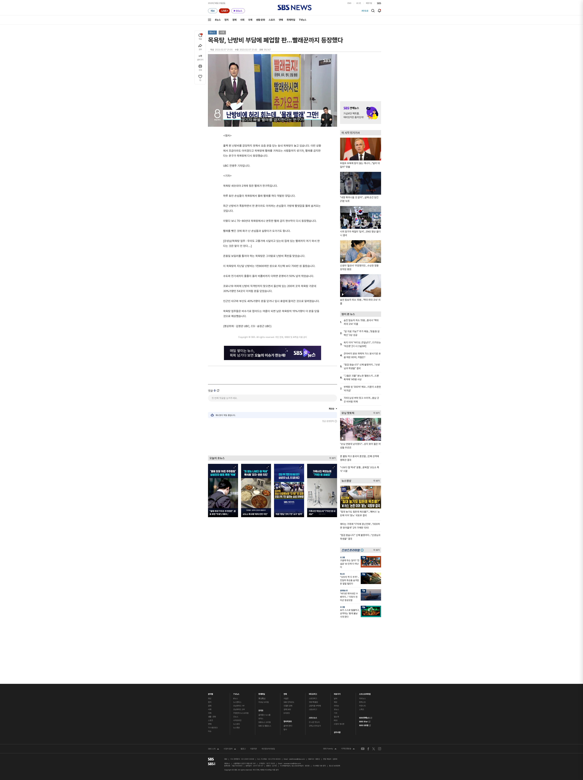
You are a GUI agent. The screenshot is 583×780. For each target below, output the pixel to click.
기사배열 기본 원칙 (319, 766)
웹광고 (243, 749)
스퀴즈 (361, 709)
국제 (250, 19)
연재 (285, 693)
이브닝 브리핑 (263, 702)
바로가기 (337, 693)
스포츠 (272, 19)
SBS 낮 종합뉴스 (264, 726)
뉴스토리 (236, 724)
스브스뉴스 (313, 717)
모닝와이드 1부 (238, 706)
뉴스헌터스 (237, 702)
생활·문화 (260, 19)
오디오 (260, 710)
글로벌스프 (344, 590)
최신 (209, 698)
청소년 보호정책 (334, 766)
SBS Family (330, 749)
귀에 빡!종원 (313, 702)
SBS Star (363, 721)
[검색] (373, 11)
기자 (335, 713)
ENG (349, 3)
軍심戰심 (262, 698)
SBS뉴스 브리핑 (264, 722)
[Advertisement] (272, 439)
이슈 (209, 731)
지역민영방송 (348, 749)
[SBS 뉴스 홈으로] (295, 7)
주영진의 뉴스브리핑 (241, 713)
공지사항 (337, 732)
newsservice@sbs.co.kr (292, 764)
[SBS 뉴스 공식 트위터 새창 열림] (374, 748)
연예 (281, 19)
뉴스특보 (236, 728)
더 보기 (332, 457)
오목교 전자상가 (315, 726)
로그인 (358, 3)
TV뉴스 (302, 19)
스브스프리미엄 (365, 693)
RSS (336, 720)
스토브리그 (313, 709)
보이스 (260, 718)
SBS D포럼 (363, 725)
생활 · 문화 (212, 717)
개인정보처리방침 (268, 749)
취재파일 (291, 19)
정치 (226, 19)
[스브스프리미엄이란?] (363, 550)
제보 (335, 702)
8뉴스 (218, 19)
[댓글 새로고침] (218, 390)
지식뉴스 (362, 698)
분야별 (210, 693)
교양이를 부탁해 (315, 706)
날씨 (335, 698)
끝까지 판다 (288, 726)
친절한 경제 (288, 706)
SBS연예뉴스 (364, 717)
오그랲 (342, 557)
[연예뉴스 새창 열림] (360, 112)
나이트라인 (237, 720)
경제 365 (287, 709)
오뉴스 (235, 717)
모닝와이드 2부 (239, 709)
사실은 (286, 698)
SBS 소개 (213, 749)
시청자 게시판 (339, 724)
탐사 (285, 729)
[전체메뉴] (209, 19)
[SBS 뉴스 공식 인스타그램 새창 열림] (380, 749)
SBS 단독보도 (289, 702)
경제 (234, 19)
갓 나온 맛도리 (314, 722)
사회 (242, 19)
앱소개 (336, 717)
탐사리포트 (288, 721)
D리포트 (287, 713)
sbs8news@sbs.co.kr (297, 759)
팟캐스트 (362, 702)
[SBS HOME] (379, 3)
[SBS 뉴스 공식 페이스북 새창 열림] (368, 749)
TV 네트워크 (213, 728)
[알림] (379, 10)
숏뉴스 (336, 709)
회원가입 (369, 3)
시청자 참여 (230, 749)
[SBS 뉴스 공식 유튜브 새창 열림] (362, 749)
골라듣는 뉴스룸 (264, 715)
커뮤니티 (362, 706)
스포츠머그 (313, 698)
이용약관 (253, 749)
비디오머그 (313, 693)
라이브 (336, 706)
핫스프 (342, 574)
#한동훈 (365, 11)
